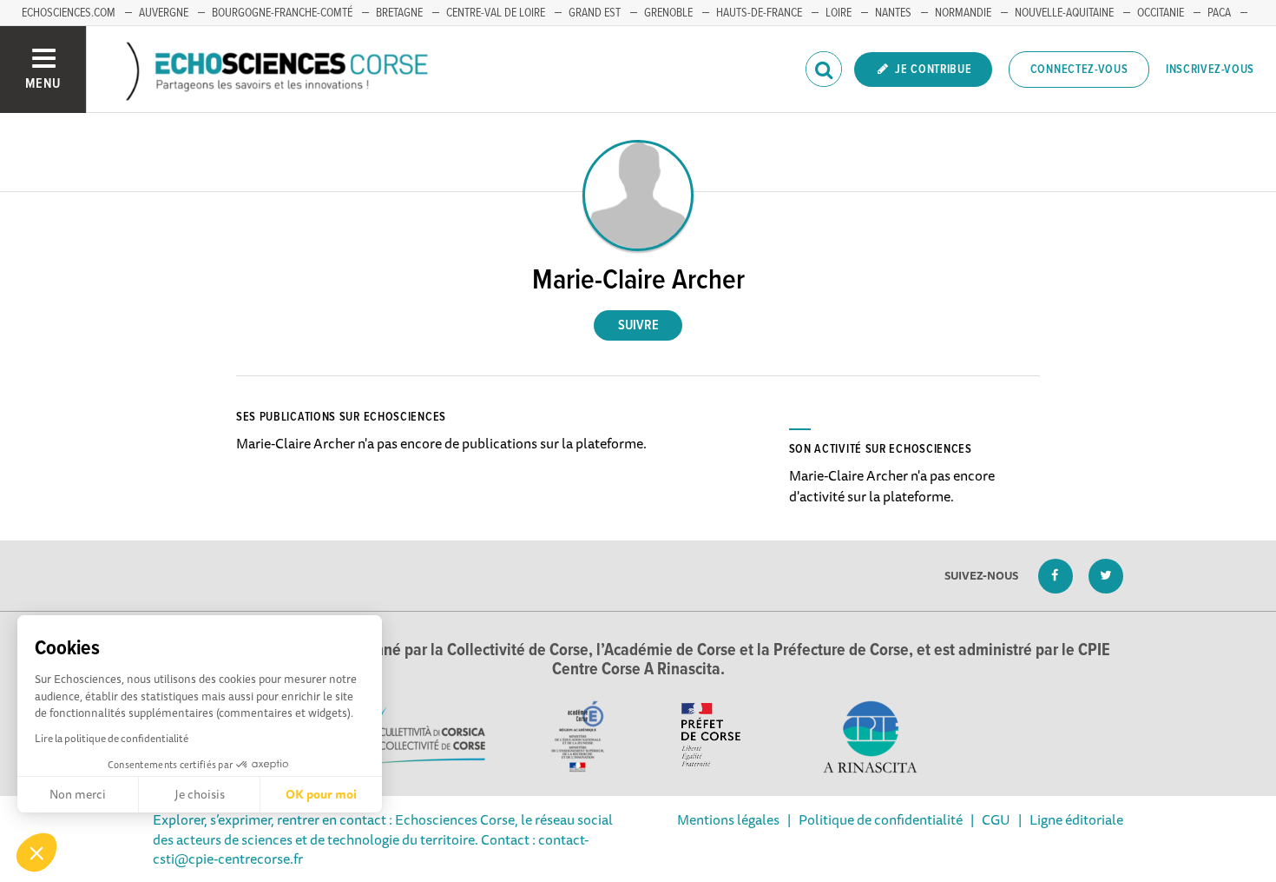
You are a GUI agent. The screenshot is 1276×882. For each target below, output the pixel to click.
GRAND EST (595, 13)
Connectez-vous (1079, 69)
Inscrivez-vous (1210, 69)
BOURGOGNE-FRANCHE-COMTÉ (282, 13)
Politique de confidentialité (881, 819)
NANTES (893, 13)
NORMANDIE (963, 13)
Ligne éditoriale (1076, 819)
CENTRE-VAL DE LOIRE (495, 13)
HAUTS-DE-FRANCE (759, 13)
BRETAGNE (399, 13)
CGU (996, 819)
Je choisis (199, 794)
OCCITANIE (1160, 13)
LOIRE (838, 13)
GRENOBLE (668, 13)
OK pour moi (321, 794)
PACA (1219, 13)
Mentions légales (728, 819)
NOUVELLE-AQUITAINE (1064, 13)
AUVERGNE (163, 13)
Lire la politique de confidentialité (111, 738)
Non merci (77, 794)
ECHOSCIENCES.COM (68, 13)
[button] (36, 852)
